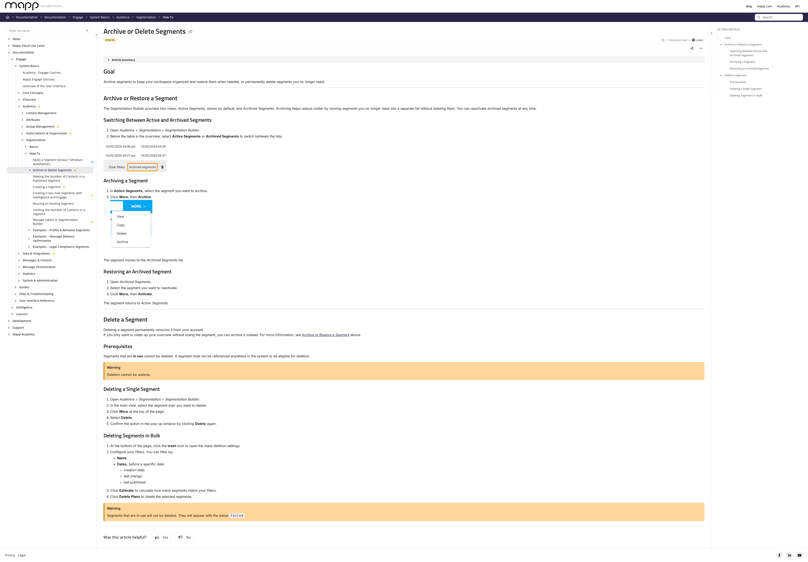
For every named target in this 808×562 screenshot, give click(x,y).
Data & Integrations (36, 253)
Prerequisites (738, 82)
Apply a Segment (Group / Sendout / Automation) (58, 162)
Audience (123, 17)
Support (18, 328)
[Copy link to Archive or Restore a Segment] (184, 98)
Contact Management (41, 113)
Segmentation (146, 17)
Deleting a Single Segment (746, 89)
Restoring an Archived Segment (749, 68)
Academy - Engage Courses (42, 73)
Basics (33, 147)
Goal (728, 38)
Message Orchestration (39, 267)
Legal (22, 555)
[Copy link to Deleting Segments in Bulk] (166, 436)
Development (22, 321)
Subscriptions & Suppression (46, 133)
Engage (78, 17)
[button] (779, 17)
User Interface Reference (36, 301)
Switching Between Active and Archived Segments (748, 53)
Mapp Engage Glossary (39, 79)
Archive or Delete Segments (52, 170)
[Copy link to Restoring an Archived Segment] (178, 272)
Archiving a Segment (742, 62)
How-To (168, 17)
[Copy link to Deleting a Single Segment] (166, 389)
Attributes (33, 120)
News (16, 39)
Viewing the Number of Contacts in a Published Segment (59, 178)
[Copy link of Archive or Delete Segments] (190, 32)
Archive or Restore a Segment (325, 335)
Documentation (27, 17)
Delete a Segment (736, 75)
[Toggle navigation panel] (96, 34)
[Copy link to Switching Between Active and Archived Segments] (218, 120)
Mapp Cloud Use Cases (29, 46)
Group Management (40, 126)
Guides (24, 287)
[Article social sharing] (691, 48)
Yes (165, 537)
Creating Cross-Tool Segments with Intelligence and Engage (57, 195)
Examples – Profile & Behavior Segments (61, 230)
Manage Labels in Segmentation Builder (55, 222)
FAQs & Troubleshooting (36, 294)
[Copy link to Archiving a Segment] (154, 181)
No (188, 537)
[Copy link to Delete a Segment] (154, 320)
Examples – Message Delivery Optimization (53, 238)
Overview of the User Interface (44, 86)
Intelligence (24, 307)
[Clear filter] (87, 30)
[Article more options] (701, 48)
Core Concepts (33, 93)
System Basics (100, 17)
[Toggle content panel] (711, 33)
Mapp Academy (24, 334)
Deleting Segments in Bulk (746, 95)
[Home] (33, 6)
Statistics (29, 274)
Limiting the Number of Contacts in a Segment (59, 212)
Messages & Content (37, 260)
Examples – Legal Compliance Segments (61, 247)
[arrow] (721, 44)
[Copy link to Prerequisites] (139, 346)
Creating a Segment (47, 187)
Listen (699, 40)
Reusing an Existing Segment (53, 204)
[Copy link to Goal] (121, 72)
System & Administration (40, 280)
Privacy (10, 555)
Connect (22, 314)
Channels (29, 99)
